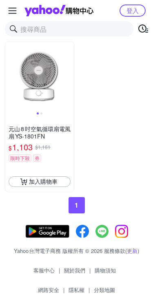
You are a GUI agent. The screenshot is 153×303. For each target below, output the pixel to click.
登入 (132, 10)
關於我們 (74, 270)
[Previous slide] (10, 76)
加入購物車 (43, 181)
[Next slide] (68, 76)
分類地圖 (104, 290)
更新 (132, 251)
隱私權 (76, 290)
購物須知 (105, 270)
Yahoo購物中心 (58, 10)
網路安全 (48, 290)
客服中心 (44, 270)
